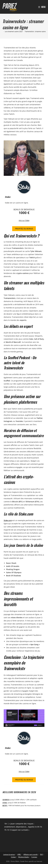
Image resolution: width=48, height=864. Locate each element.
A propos (34, 857)
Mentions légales (23, 857)
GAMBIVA (5, 799)
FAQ (41, 854)
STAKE (4, 802)
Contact (13, 857)
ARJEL (19, 854)
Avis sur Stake (24, 220)
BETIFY (5, 805)
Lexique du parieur (9, 854)
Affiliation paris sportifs (30, 854)
